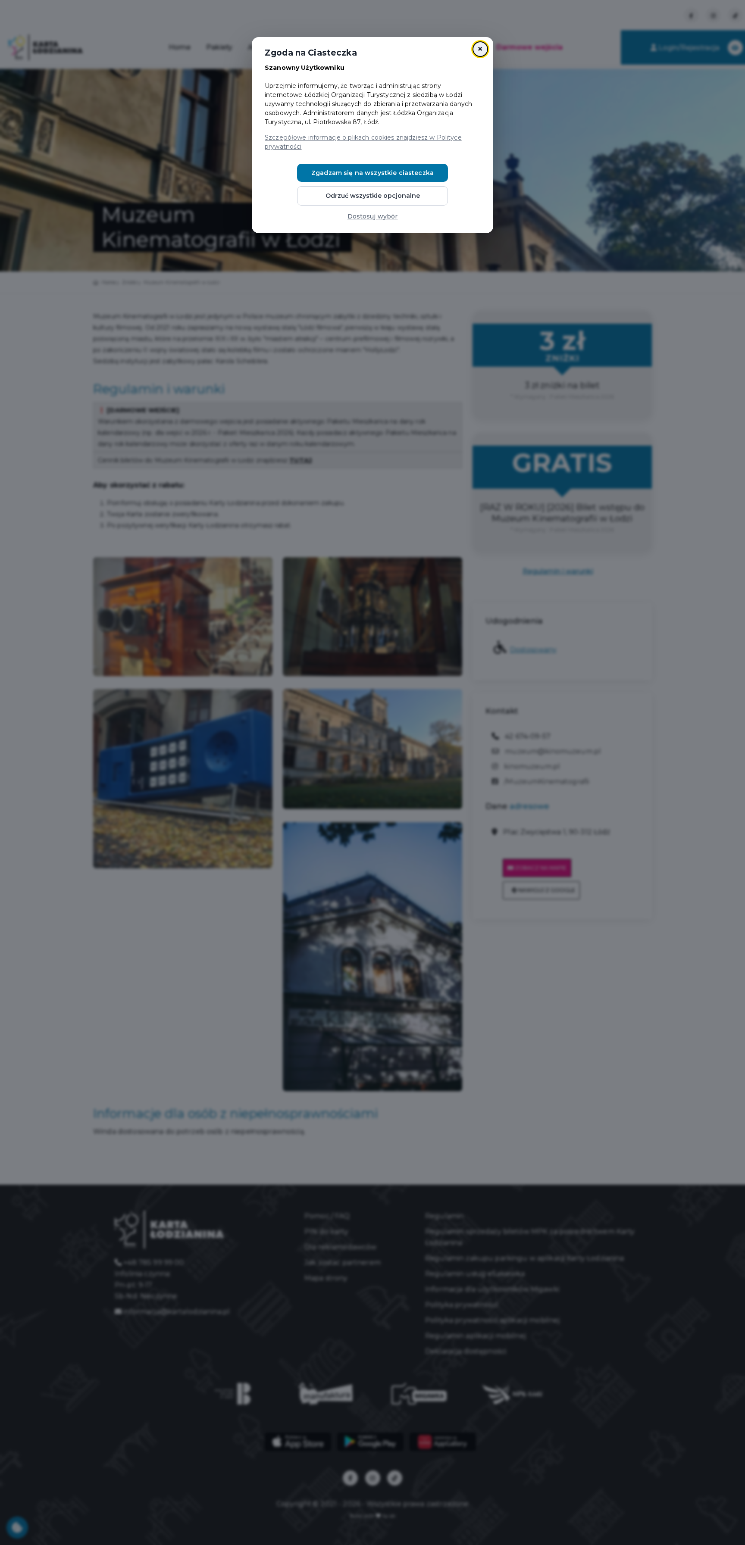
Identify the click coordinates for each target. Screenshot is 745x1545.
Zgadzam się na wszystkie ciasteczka (372, 173)
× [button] (480, 49)
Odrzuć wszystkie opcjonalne (373, 196)
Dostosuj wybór (372, 216)
